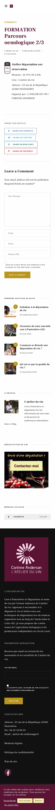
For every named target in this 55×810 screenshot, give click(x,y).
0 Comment (10, 54)
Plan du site (10, 761)
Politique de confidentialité (19, 752)
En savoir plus (11, 805)
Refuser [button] (38, 800)
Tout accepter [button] (25, 800)
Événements (10, 22)
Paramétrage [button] (10, 800)
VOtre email (10, 667)
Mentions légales (13, 743)
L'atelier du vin (11, 50)
